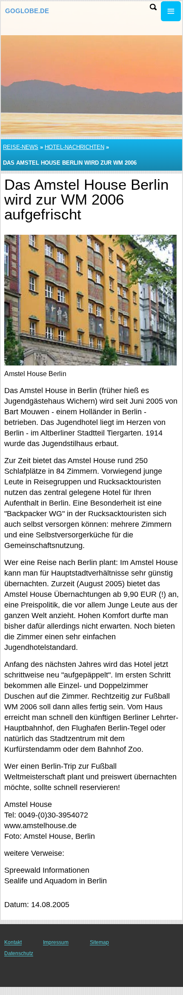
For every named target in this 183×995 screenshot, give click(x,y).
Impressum (56, 942)
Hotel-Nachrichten (74, 147)
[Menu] (171, 11)
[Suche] (153, 7)
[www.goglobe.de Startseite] (32, 12)
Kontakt (13, 942)
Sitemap (99, 942)
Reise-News (20, 147)
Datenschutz (18, 953)
